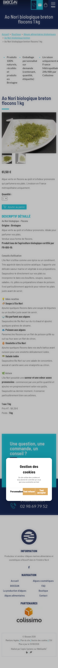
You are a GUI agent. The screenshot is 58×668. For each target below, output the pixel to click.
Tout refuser (29, 491)
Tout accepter (41, 491)
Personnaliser (16, 491)
